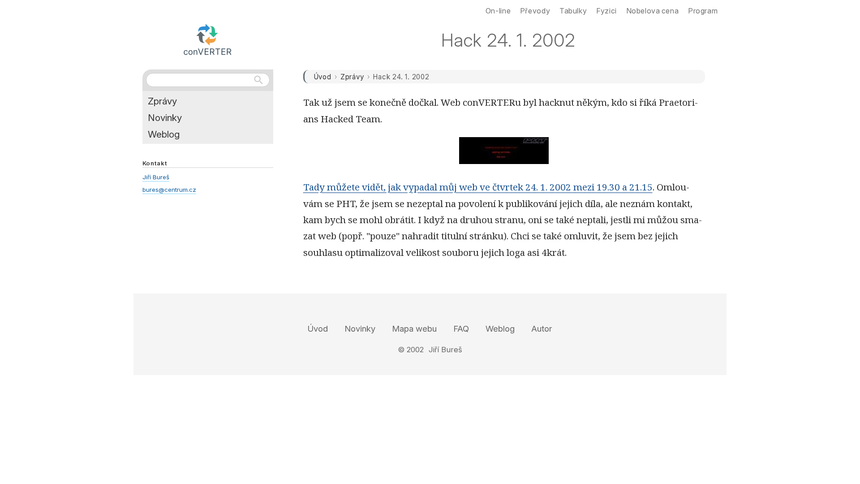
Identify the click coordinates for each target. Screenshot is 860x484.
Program (703, 10)
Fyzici (606, 10)
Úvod (322, 77)
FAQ (461, 329)
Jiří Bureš (155, 177)
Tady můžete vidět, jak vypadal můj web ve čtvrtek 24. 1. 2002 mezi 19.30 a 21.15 (478, 187)
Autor (541, 329)
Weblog (164, 134)
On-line (498, 10)
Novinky (165, 117)
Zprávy (352, 77)
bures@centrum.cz (169, 189)
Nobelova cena (652, 10)
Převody (535, 10)
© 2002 (411, 349)
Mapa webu (414, 329)
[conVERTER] (208, 38)
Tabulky (573, 10)
